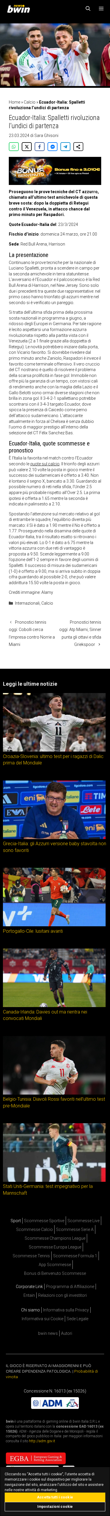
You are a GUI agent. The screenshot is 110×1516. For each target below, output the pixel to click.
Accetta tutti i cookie (55, 1497)
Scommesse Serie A (75, 1229)
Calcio (29, 102)
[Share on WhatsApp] (14, 146)
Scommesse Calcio (34, 1229)
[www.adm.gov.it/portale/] (55, 1407)
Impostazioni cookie (55, 1507)
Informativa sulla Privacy (66, 1310)
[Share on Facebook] (40, 146)
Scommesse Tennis (31, 1255)
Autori (66, 1333)
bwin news (48, 1333)
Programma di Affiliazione (70, 1286)
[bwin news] (20, 9)
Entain (29, 1295)
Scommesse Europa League (55, 1247)
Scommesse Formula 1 (75, 1255)
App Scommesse (55, 1264)
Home (14, 102)
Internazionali (27, 603)
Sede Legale (77, 1318)
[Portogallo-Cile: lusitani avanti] (54, 924)
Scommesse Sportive (44, 1220)
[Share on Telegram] (65, 146)
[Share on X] (27, 146)
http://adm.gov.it (42, 1441)
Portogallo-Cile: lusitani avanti (33, 931)
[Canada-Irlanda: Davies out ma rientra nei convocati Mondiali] (54, 1005)
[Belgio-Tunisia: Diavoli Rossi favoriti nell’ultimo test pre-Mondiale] (54, 1093)
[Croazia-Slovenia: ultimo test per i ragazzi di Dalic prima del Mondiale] (54, 750)
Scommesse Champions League (55, 1238)
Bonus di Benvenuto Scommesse (55, 1273)
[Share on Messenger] (52, 146)
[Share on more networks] (78, 146)
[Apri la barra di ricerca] (88, 9)
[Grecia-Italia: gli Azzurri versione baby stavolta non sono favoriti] (54, 837)
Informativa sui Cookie (42, 1318)
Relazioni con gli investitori (62, 1295)
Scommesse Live (83, 1220)
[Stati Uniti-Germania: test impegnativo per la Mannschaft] (54, 1180)
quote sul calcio (45, 464)
